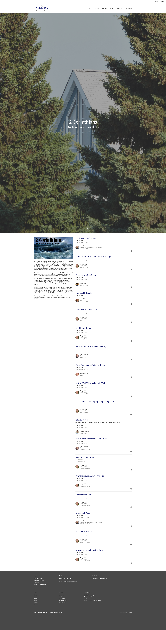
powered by (125, 614)
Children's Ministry (89, 595)
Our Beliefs (62, 598)
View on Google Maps (40, 584)
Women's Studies (88, 596)
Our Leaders (62, 602)
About (97, 8)
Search (156, 1)
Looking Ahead (63, 600)
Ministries (119, 8)
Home (91, 8)
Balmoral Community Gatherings (92, 600)
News (112, 8)
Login (60, 612)
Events (104, 8)
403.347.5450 (68, 578)
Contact (162, 1)
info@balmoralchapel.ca (70, 581)
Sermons (129, 8)
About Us (61, 595)
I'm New (61, 596)
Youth (85, 598)
